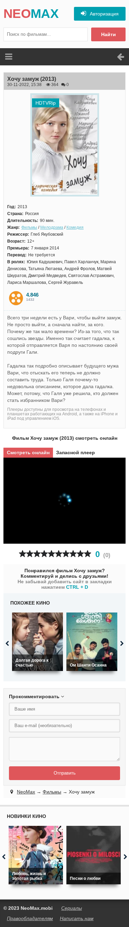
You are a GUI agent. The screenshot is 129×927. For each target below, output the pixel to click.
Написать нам (77, 918)
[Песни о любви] (93, 855)
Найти (108, 34)
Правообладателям (30, 918)
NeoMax (26, 792)
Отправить (65, 773)
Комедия (75, 227)
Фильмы (29, 227)
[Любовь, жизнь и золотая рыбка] (36, 855)
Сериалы (71, 908)
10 (87, 553)
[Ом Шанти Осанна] (91, 641)
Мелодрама (51, 227)
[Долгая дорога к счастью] (37, 641)
